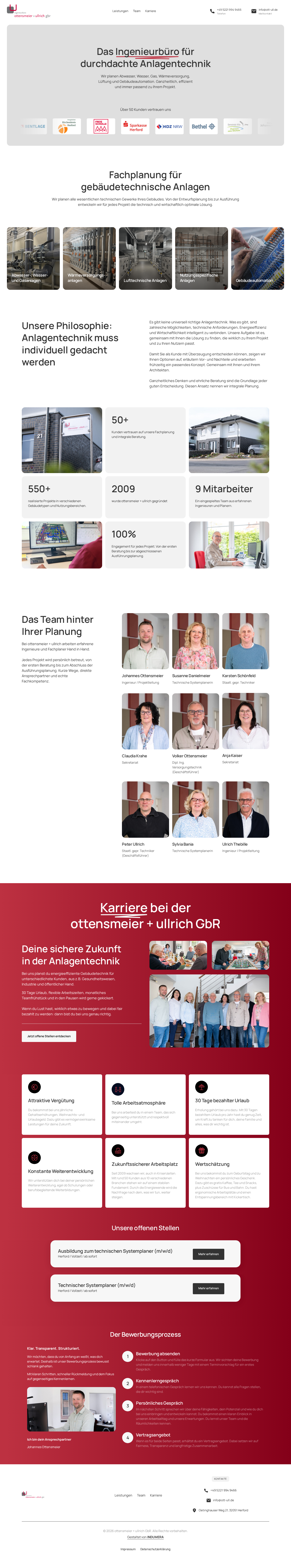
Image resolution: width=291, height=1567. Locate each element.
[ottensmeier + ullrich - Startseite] (28, 11)
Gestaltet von (145, 1537)
